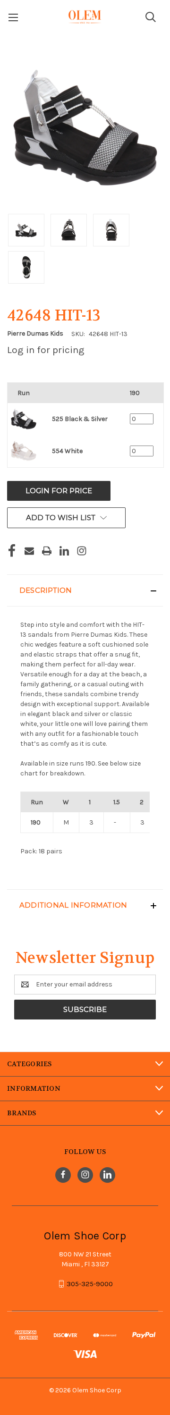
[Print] (46, 550)
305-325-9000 (90, 1284)
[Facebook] (12, 550)
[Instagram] (81, 550)
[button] (85, 590)
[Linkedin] (64, 550)
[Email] (29, 550)
